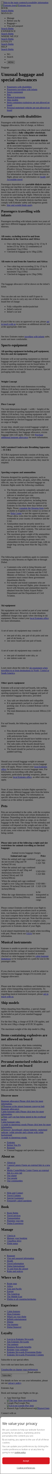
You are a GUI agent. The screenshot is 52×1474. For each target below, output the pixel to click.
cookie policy (20, 1452)
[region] (26, 1445)
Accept (26, 1460)
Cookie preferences (26, 1467)
